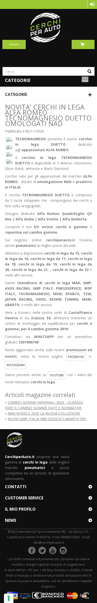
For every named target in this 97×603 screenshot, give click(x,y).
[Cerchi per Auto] (48, 27)
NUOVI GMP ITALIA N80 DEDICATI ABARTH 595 (47, 418)
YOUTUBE (57, 375)
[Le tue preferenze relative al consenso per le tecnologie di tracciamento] (8, 598)
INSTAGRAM (16, 365)
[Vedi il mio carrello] (83, 44)
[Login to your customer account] (92, 4)
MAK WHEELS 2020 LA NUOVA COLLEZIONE (44, 413)
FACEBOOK (76, 356)
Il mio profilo (20, 509)
